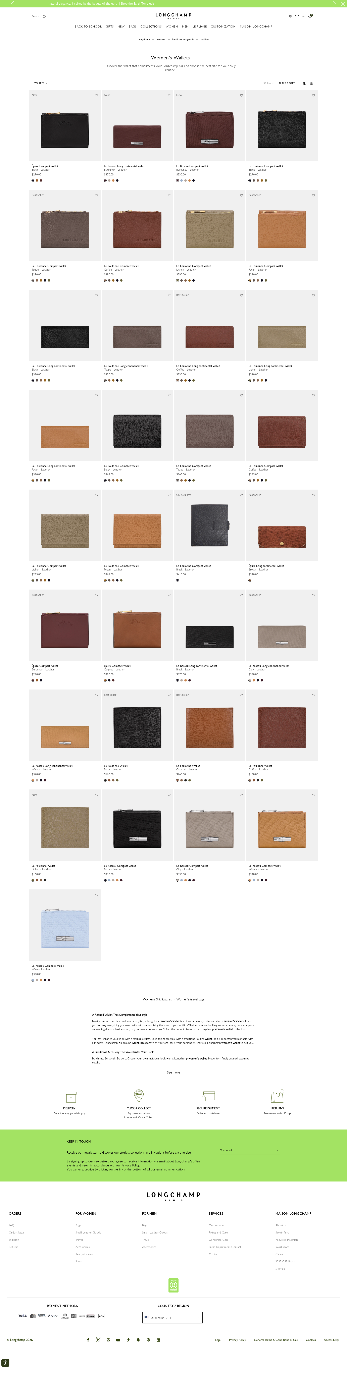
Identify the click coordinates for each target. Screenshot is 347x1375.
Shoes (79, 1261)
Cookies (311, 1340)
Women (161, 39)
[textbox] (160, 1318)
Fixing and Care (218, 1232)
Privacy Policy (130, 1165)
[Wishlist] (96, 95)
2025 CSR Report (286, 1261)
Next (334, 4)
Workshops (282, 1247)
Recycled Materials (287, 1239)
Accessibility (331, 1340)
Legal (218, 1340)
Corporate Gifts (218, 1239)
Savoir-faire (282, 1232)
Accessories (83, 1247)
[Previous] (32, 125)
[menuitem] (172, 1317)
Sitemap (280, 1268)
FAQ (11, 1225)
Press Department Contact (225, 1247)
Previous (14, 4)
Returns (13, 1247)
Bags (78, 1225)
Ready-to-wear (84, 1254)
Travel (79, 1239)
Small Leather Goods (88, 1232)
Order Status (16, 1232)
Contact (213, 1254)
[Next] (97, 125)
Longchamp (144, 39)
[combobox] (172, 1317)
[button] (39, 16)
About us (281, 1225)
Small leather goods (183, 39)
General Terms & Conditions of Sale (276, 1340)
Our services (216, 1225)
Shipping (14, 1239)
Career (280, 1254)
